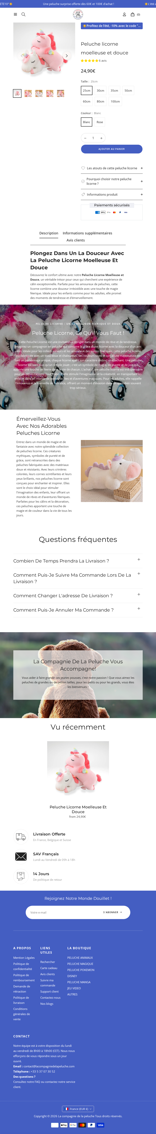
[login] (124, 14)
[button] (90, 60)
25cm (86, 90)
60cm (86, 101)
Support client (49, 991)
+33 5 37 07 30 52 (43, 1071)
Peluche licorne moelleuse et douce (78, 809)
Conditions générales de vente (21, 1014)
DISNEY (72, 976)
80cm (100, 101)
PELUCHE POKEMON (80, 970)
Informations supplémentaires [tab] (87, 233)
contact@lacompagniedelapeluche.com (49, 1066)
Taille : (89, 81)
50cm (128, 90)
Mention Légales (24, 958)
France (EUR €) (79, 1109)
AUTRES (72, 994)
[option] (44, 54)
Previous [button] (22, 56)
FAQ (37, 1082)
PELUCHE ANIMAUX (80, 958)
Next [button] (67, 56)
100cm (115, 101)
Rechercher (47, 962)
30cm (100, 90)
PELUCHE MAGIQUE (80, 964)
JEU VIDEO (74, 988)
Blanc (86, 122)
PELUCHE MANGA (78, 982)
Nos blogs (46, 1004)
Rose (100, 122)
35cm (114, 90)
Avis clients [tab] (76, 240)
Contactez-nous (50, 997)
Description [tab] (48, 233)
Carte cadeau (48, 968)
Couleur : (91, 113)
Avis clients (47, 974)
